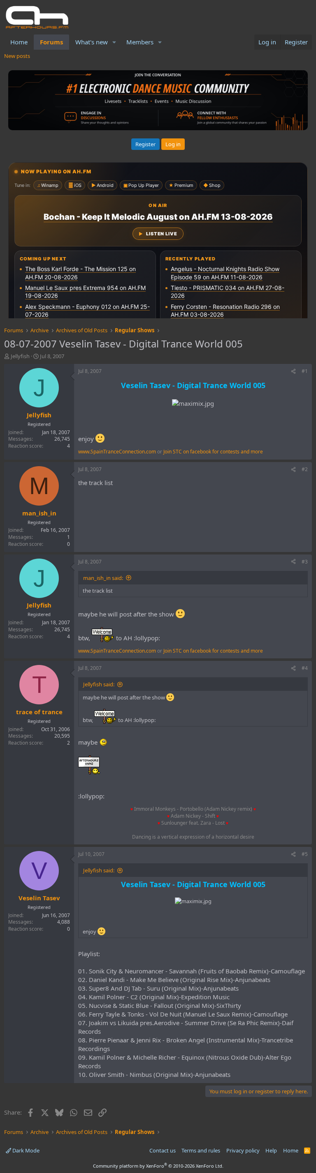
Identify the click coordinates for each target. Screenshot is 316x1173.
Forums (51, 42)
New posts (17, 56)
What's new (91, 42)
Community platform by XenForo (158, 1166)
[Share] (293, 371)
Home (19, 42)
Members (139, 42)
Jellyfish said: (98, 684)
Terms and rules (200, 1150)
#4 (305, 668)
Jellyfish (20, 356)
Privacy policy (243, 1150)
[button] (114, 42)
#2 (305, 469)
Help (271, 1150)
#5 (305, 854)
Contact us (162, 1150)
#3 (305, 561)
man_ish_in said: (103, 578)
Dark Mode (25, 1150)
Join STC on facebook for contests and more (213, 451)
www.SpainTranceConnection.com (117, 451)
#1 (305, 371)
